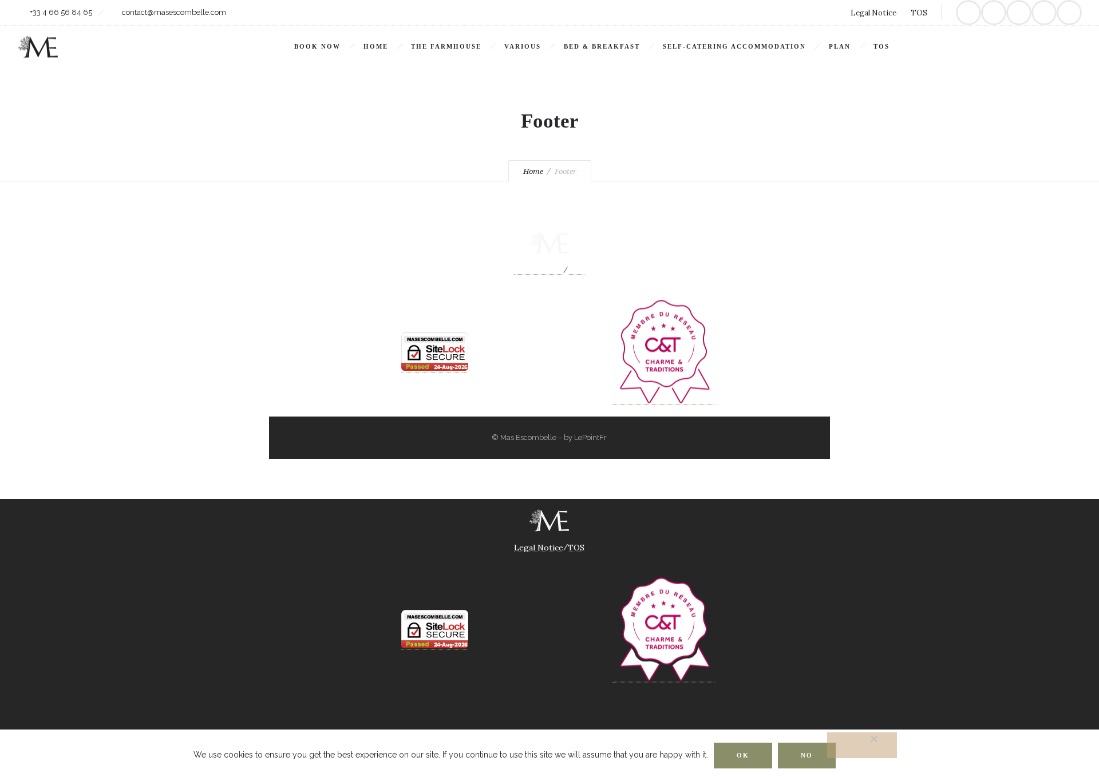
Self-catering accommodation (734, 46)
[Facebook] (968, 12)
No (807, 755)
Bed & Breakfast (602, 46)
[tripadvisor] (1069, 12)
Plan (840, 46)
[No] (862, 745)
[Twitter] (1044, 12)
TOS (919, 13)
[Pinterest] (1018, 12)
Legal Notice (873, 13)
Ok (743, 755)
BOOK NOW (317, 46)
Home (375, 46)
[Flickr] (993, 12)
